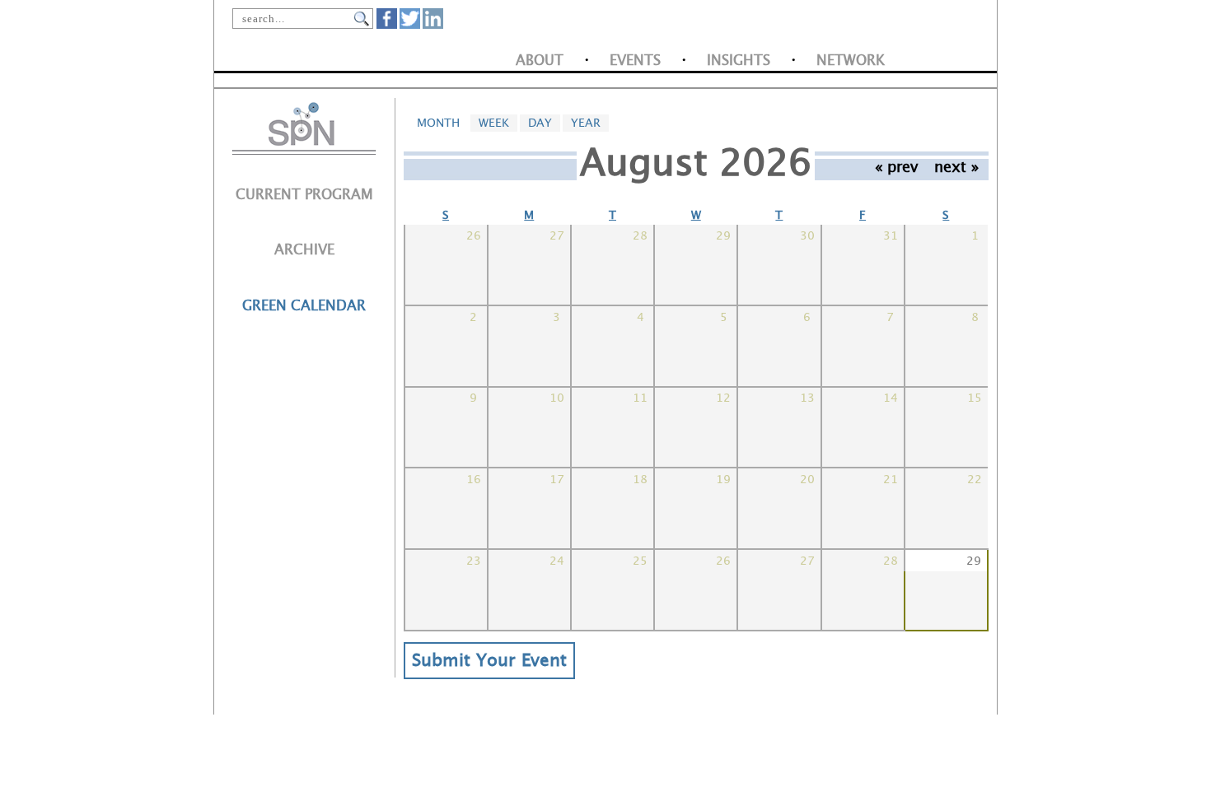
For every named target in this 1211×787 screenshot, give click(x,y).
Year (586, 123)
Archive (304, 250)
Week (494, 123)
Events (635, 60)
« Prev (896, 167)
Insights (738, 60)
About (539, 60)
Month (442, 123)
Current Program (304, 195)
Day (540, 123)
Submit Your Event (489, 660)
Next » (956, 167)
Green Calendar (304, 306)
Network (850, 60)
